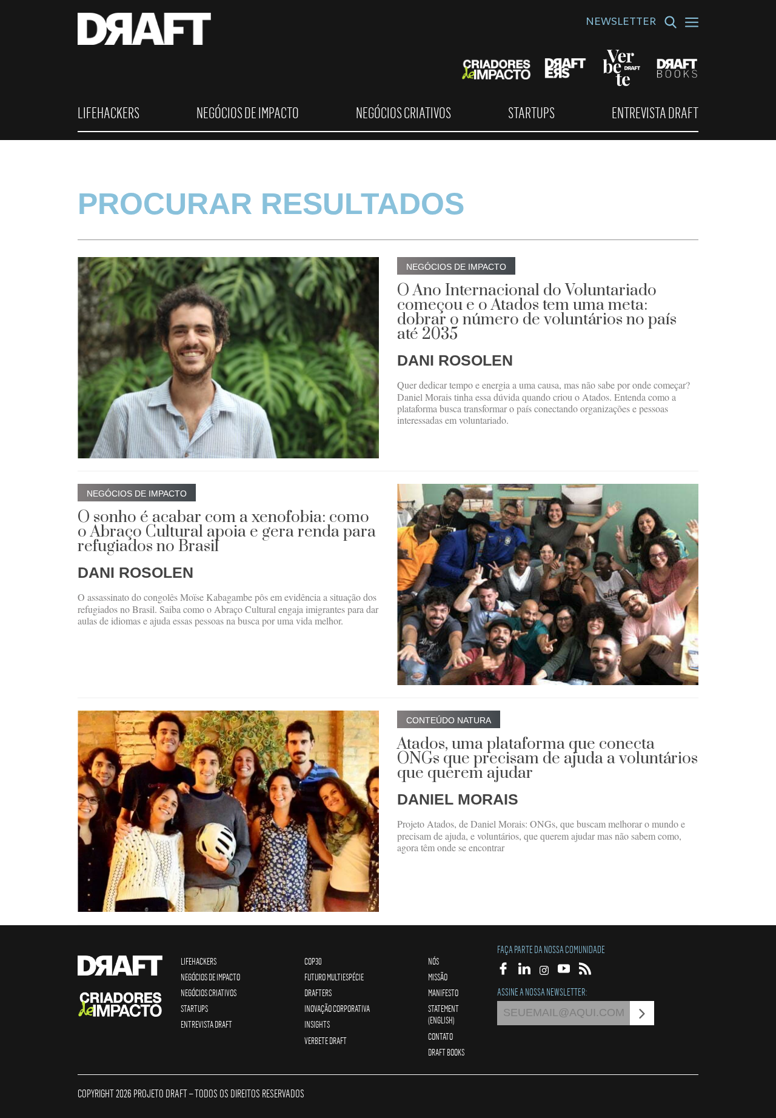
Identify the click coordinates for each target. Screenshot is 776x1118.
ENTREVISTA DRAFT (655, 113)
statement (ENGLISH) (443, 1014)
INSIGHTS (317, 1024)
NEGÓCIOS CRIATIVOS (403, 113)
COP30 (313, 961)
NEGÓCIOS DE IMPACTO (247, 113)
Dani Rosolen (455, 360)
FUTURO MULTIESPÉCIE (334, 976)
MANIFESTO (443, 992)
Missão (437, 976)
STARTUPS (531, 113)
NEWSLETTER (621, 23)
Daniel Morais (457, 799)
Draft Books (446, 1051)
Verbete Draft (325, 1040)
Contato (440, 1036)
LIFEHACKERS (108, 113)
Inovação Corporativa (337, 1008)
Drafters (318, 992)
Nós (433, 961)
